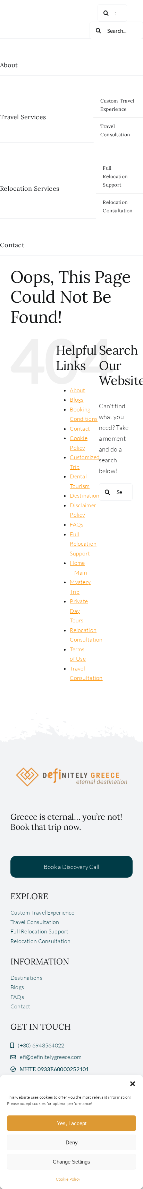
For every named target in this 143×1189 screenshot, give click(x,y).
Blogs (76, 399)
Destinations (86, 495)
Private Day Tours (79, 611)
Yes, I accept (71, 1123)
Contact (80, 428)
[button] (132, 1083)
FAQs (76, 524)
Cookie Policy (68, 1179)
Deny (72, 1142)
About (77, 390)
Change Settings (71, 1162)
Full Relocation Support (83, 544)
